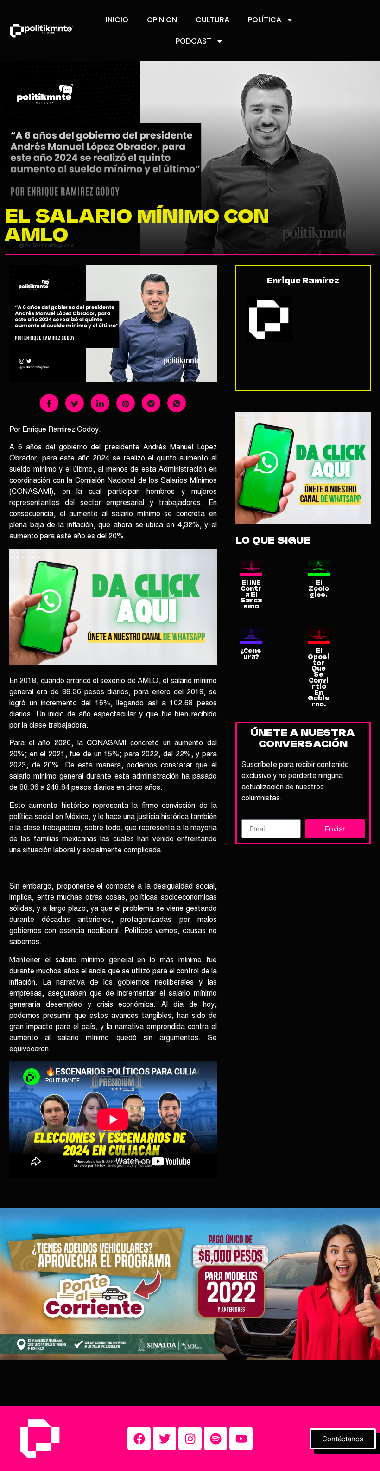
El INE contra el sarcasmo (251, 594)
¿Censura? (251, 654)
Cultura (212, 19)
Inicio (117, 19)
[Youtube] (241, 1438)
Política (264, 19)
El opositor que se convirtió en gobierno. (318, 677)
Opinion (162, 19)
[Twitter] (164, 1438)
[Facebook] (139, 1438)
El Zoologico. (318, 589)
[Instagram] (190, 1438)
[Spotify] (215, 1438)
